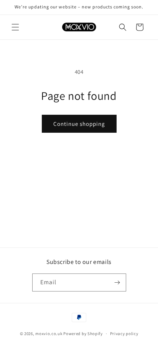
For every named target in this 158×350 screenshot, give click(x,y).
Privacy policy (124, 333)
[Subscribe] (117, 282)
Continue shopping (79, 123)
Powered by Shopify (83, 333)
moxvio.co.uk (48, 333)
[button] (15, 27)
